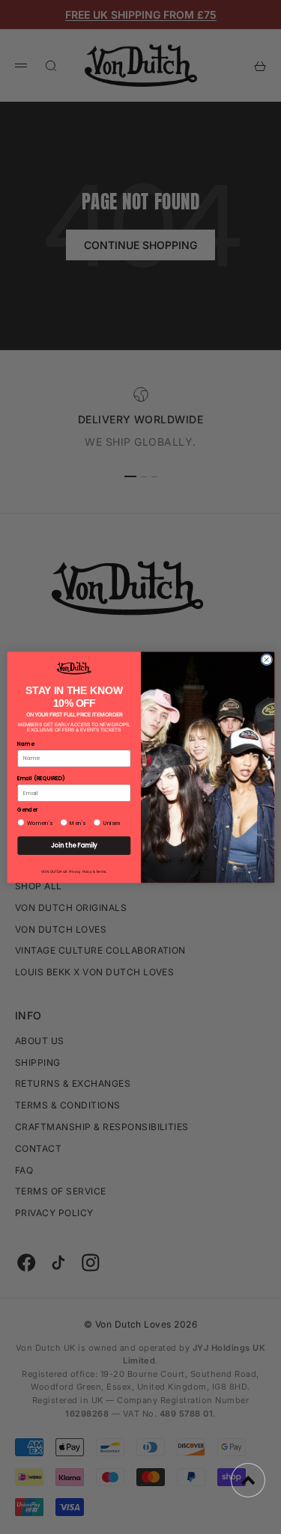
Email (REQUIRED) (40, 778)
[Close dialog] (266, 659)
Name (25, 743)
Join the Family (74, 845)
